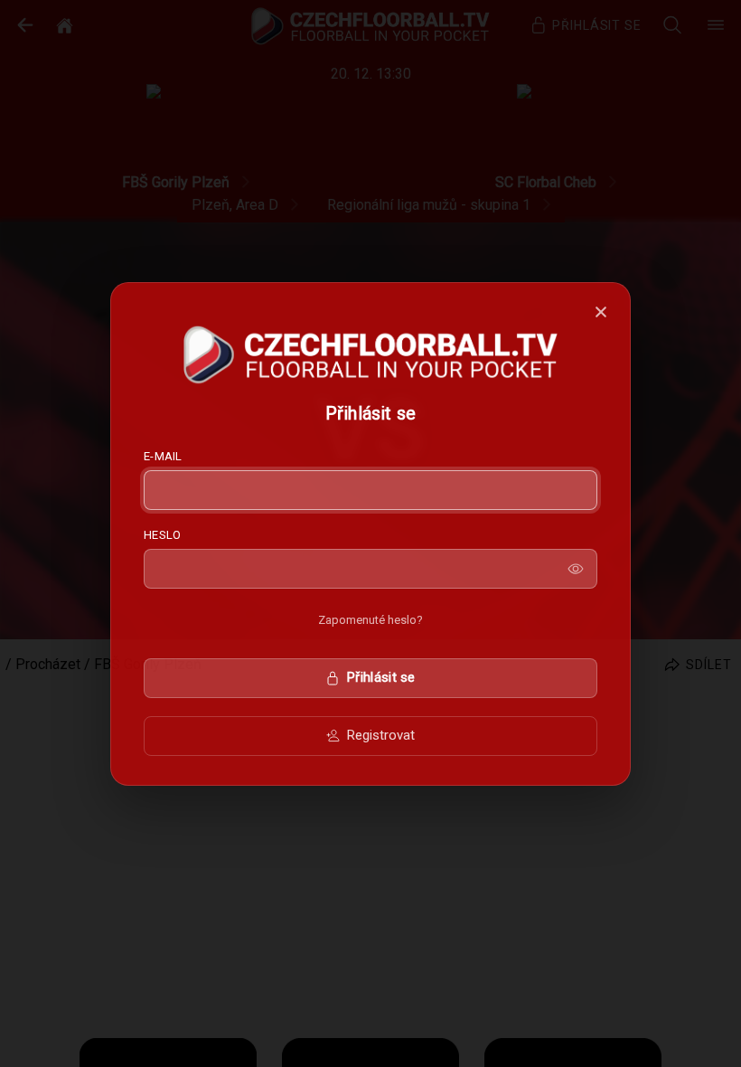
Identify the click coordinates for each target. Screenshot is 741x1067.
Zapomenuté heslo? (370, 620)
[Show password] (575, 568)
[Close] (601, 312)
